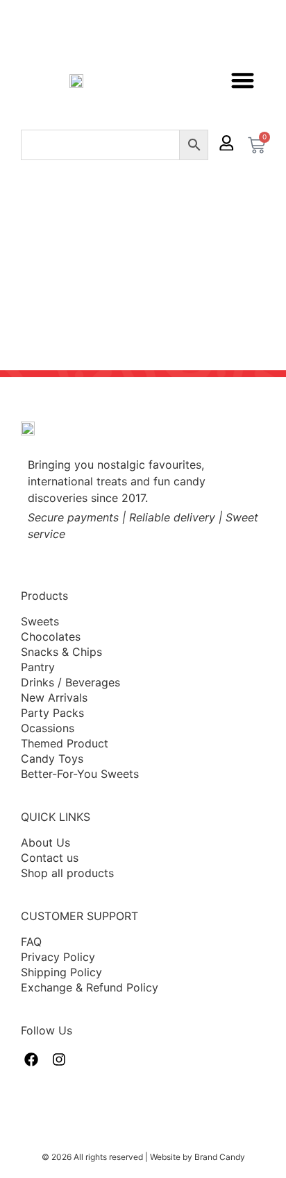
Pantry (38, 667)
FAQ (31, 942)
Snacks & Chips (61, 652)
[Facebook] (31, 1059)
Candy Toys (52, 758)
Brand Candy (219, 1157)
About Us (45, 842)
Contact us (49, 858)
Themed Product (64, 743)
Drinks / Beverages (70, 682)
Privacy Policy (58, 957)
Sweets (40, 621)
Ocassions (47, 728)
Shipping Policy (61, 972)
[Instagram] (59, 1059)
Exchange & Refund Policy (89, 987)
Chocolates (51, 636)
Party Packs (52, 713)
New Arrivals (54, 697)
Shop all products (67, 873)
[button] (242, 80)
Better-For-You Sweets (80, 774)
